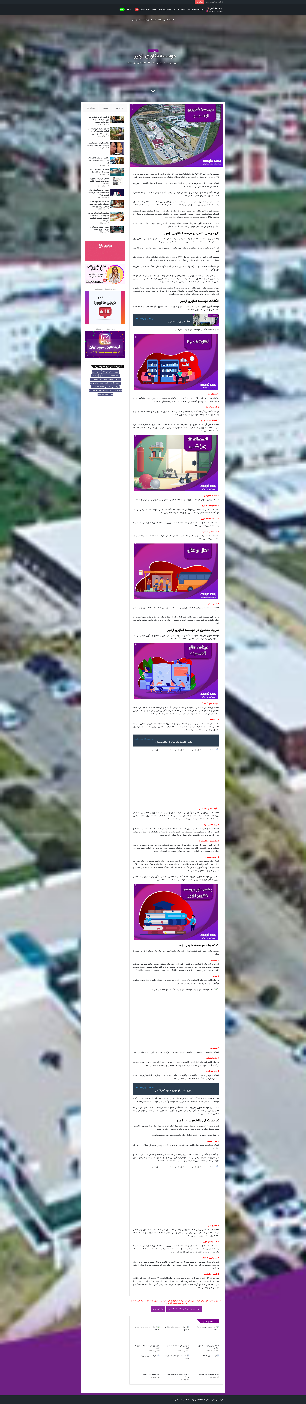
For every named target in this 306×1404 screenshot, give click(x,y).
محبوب (105, 108)
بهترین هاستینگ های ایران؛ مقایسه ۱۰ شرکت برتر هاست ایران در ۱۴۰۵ (98, 192)
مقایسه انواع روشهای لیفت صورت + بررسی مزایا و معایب (98, 144)
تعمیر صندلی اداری (116, 390)
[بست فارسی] (214, 9)
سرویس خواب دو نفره (97, 383)
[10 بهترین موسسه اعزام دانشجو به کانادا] (146, 1334)
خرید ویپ (95, 376)
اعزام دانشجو (151, 19)
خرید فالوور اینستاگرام (167, 9)
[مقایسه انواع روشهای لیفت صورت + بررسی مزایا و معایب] (117, 148)
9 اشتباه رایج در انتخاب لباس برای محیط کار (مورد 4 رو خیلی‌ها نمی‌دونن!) (98, 119)
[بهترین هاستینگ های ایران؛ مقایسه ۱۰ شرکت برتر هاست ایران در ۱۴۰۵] (117, 192)
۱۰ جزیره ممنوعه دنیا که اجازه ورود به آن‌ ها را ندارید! (98, 170)
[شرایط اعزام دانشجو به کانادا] (206, 1363)
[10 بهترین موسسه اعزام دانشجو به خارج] (176, 1334)
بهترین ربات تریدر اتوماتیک (110, 372)
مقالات (182, 9)
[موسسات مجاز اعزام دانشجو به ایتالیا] (176, 1363)
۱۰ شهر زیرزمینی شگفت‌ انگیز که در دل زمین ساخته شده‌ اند (98, 160)
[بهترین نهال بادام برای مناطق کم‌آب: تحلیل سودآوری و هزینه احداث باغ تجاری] (117, 133)
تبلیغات (125, 9)
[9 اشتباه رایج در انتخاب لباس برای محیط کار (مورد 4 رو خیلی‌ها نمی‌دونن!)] (117, 119)
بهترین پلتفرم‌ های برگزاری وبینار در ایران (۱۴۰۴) (99, 228)
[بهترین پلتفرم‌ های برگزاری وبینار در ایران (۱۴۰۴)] (117, 229)
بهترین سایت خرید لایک (105, 394)
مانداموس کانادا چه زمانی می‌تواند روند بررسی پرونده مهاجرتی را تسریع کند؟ (99, 204)
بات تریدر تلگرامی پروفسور (112, 383)
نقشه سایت (185, 1399)
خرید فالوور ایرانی (158, 1309)
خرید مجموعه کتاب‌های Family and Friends (105, 387)
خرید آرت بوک (103, 376)
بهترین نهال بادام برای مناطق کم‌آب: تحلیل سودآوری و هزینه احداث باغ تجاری (98, 131)
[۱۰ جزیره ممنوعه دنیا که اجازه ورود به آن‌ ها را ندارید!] (117, 172)
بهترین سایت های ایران (196, 9)
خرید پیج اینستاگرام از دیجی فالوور (105, 289)
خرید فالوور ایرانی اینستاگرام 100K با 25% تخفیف (184, 1309)
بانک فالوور (106, 390)
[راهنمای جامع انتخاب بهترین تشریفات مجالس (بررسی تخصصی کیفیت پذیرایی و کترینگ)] (117, 216)
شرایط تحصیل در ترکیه (151, 1374)
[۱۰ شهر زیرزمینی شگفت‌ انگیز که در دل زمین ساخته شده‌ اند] (117, 160)
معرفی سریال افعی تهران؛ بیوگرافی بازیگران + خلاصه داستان (99, 181)
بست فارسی (168, 19)
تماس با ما (175, 1399)
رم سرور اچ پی (96, 372)
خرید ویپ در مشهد (114, 379)
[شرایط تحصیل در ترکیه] (146, 1363)
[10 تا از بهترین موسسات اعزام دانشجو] (206, 1334)
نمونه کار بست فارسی (145, 9)
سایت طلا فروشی (114, 376)
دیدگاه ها (91, 108)
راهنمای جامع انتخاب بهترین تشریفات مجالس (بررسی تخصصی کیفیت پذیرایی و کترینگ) (98, 217)
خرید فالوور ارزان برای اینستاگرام (105, 329)
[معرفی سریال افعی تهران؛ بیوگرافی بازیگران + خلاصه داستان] (117, 181)
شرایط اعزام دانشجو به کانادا (209, 1374)
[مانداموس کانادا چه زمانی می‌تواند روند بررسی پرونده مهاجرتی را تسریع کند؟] (117, 204)
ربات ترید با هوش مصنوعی (99, 379)
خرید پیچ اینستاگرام (95, 390)
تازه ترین (119, 108)
